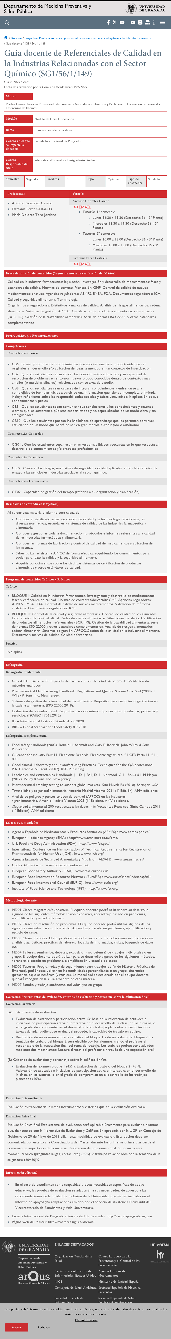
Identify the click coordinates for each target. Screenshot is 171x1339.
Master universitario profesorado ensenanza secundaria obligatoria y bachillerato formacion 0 (95, 38)
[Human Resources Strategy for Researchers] (160, 1256)
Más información (86, 1320)
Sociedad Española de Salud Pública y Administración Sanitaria (116, 1302)
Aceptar (16, 1327)
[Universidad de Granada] (145, 8)
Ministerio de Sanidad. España (118, 1281)
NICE (58, 1281)
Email (85, 207)
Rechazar (44, 1327)
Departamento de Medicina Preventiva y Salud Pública (47, 8)
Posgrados (31, 38)
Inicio (6, 38)
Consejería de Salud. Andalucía (76, 1287)
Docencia (16, 38)
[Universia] (160, 1245)
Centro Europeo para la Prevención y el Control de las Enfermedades (119, 1260)
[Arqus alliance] (34, 1277)
